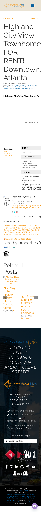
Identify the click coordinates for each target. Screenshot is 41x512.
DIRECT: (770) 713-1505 (22, 411)
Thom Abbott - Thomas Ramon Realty (21, 426)
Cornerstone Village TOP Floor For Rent (21, 230)
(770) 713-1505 (23, 490)
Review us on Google (20, 436)
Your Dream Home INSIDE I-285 (18, 232)
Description (9, 155)
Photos (7, 153)
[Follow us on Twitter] (15, 212)
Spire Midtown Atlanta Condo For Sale (21, 234)
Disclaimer (10, 500)
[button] (5, 297)
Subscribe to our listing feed (18, 239)
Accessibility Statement (21, 496)
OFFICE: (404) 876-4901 (22, 414)
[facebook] (6, 467)
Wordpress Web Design (26, 502)
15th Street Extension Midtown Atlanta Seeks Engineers (28, 305)
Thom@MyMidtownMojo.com (20, 421)
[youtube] (34, 467)
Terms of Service (18, 498)
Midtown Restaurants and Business (24, 85)
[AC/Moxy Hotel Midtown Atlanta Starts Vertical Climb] (11, 277)
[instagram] (11, 467)
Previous (9, 18)
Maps (6, 151)
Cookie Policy (29, 498)
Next (33, 18)
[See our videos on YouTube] (17, 212)
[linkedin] (16, 467)
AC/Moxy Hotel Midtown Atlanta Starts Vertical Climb (9, 297)
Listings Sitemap (19, 494)
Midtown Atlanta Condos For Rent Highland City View (20, 87)
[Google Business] (22, 467)
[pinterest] (27, 467)
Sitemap (9, 494)
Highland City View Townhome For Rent (22, 228)
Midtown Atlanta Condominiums (18, 87)
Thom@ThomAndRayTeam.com (26, 206)
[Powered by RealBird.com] (9, 246)
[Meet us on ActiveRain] (12, 212)
